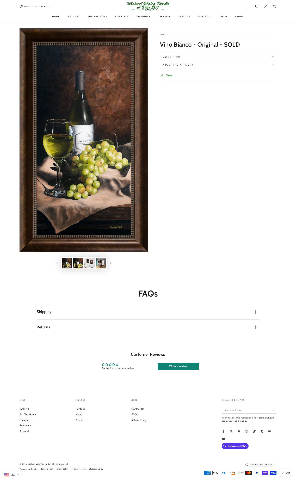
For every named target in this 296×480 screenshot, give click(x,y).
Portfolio (80, 409)
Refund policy (47, 468)
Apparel (24, 431)
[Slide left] (57, 263)
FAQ (134, 414)
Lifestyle (24, 420)
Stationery (25, 425)
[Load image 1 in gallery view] (67, 263)
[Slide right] (110, 263)
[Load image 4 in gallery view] (101, 263)
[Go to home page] (148, 6)
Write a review (178, 366)
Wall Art (24, 409)
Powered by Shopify (28, 469)
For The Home (28, 414)
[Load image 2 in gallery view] (78, 263)
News (79, 414)
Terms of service (79, 468)
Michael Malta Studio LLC (39, 464)
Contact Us (137, 409)
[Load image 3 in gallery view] (89, 263)
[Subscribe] (274, 410)
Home (163, 34)
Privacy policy (62, 468)
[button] (256, 6)
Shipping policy (96, 468)
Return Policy (138, 420)
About (79, 420)
